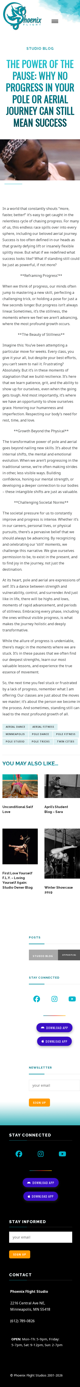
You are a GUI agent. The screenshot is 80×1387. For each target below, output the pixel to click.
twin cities (65, 741)
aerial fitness (43, 726)
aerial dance (15, 726)
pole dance (40, 734)
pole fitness (66, 734)
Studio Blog (40, 48)
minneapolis (15, 734)
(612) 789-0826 (22, 1320)
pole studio (15, 741)
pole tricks (41, 741)
